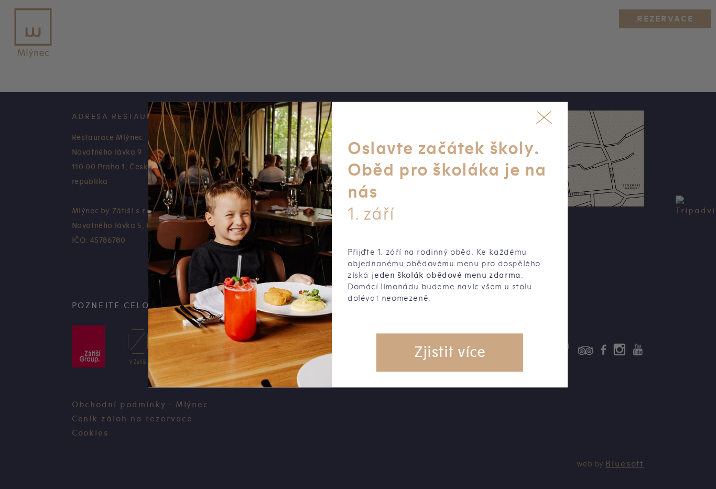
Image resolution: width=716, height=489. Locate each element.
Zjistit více (449, 352)
